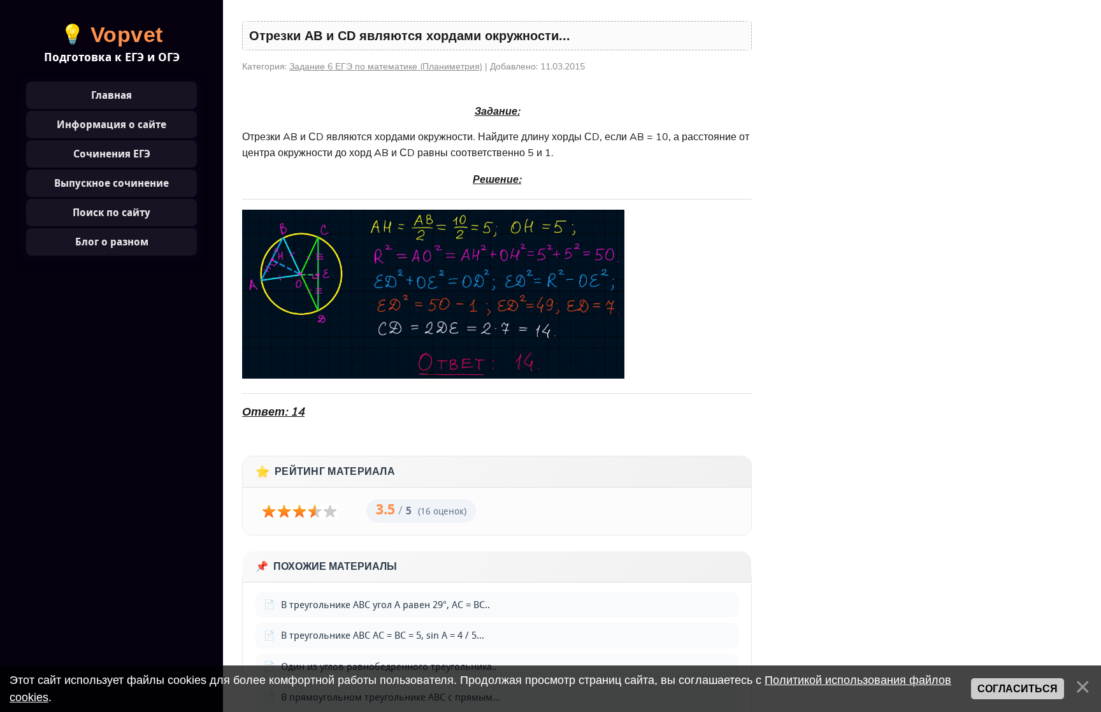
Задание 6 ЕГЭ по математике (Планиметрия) (385, 67)
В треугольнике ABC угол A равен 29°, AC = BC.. (385, 605)
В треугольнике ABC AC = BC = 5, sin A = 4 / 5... (382, 635)
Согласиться (1017, 688)
